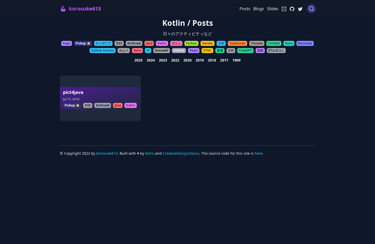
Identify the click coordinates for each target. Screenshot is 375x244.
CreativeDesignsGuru (181, 153)
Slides (272, 8)
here (258, 153)
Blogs (258, 8)
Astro (149, 153)
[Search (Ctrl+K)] (311, 8)
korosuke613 (107, 153)
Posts (245, 8)
